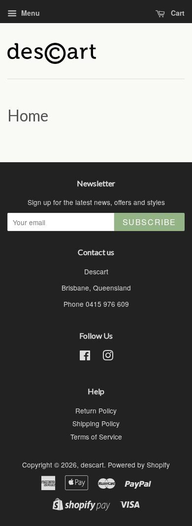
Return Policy (96, 410)
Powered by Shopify (139, 464)
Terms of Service (96, 436)
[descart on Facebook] (85, 357)
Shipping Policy (96, 423)
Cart (177, 13)
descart (92, 464)
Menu (29, 13)
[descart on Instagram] (107, 357)
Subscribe (149, 222)
